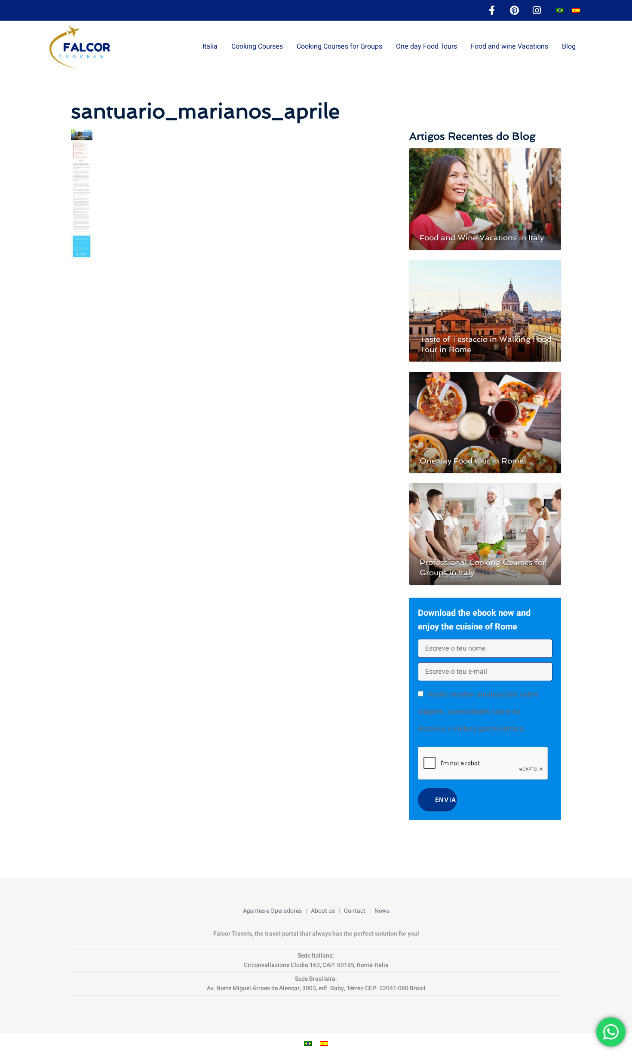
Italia (210, 46)
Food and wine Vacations (509, 46)
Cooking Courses (257, 46)
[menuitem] (560, 10)
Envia (446, 799)
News (382, 910)
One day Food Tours (426, 46)
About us (323, 910)
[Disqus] (231, 379)
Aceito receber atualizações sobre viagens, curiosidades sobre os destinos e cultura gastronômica (478, 711)
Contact (354, 910)
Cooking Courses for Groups (339, 46)
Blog (569, 46)
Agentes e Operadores (272, 910)
